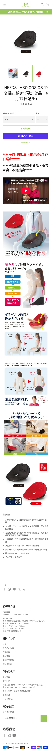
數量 (37, 113)
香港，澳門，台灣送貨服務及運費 (17, 691)
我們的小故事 (8, 648)
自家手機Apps (8, 699)
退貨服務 (6, 695)
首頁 (4, 644)
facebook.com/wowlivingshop (15, 614)
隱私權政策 (7, 664)
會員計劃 (6, 681)
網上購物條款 (8, 660)
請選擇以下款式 (8, 113)
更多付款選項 (25, 143)
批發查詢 (6, 656)
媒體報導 (6, 652)
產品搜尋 (6, 677)
